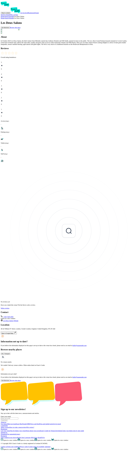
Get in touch (57, 424)
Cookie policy (32, 446)
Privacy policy (24, 446)
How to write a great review (17, 427)
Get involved (24, 13)
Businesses (31, 13)
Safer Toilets (4, 437)
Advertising (58, 431)
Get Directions (5, 380)
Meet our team (11, 424)
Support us (4, 432)
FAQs (43, 437)
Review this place (15, 27)
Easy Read (38, 437)
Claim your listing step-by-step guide (73, 431)
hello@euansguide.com (80, 345)
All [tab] (2, 353)
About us (3, 422)
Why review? (30, 427)
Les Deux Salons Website (10, 321)
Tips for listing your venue (18, 431)
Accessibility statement (43, 446)
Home (2, 18)
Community (4, 425)
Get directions (5, 27)
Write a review (13, 15)
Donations (4, 434)
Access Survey (12, 437)
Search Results (9, 18)
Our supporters (11, 434)
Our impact (4, 424)
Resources (4, 436)
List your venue (5, 431)
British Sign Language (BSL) (26, 437)
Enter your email (6, 416)
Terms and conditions (13, 446)
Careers (51, 424)
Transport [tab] (7, 353)
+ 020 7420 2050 (8, 317)
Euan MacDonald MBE (23, 424)
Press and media (44, 424)
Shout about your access (33, 431)
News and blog (34, 424)
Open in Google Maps (8, 333)
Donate (36, 13)
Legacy (18, 434)
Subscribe (4, 420)
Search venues (5, 15)
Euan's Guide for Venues (47, 431)
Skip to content (6, 13)
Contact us (4, 446)
